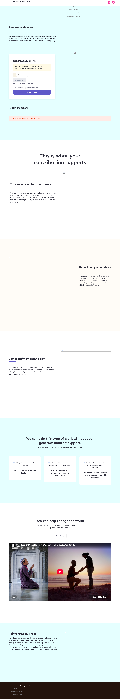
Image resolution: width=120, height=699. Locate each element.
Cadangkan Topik (73, 13)
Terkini (73, 6)
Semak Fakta (73, 9)
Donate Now (19, 80)
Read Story (60, 536)
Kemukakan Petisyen (73, 16)
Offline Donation (32, 87)
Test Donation (19, 87)
